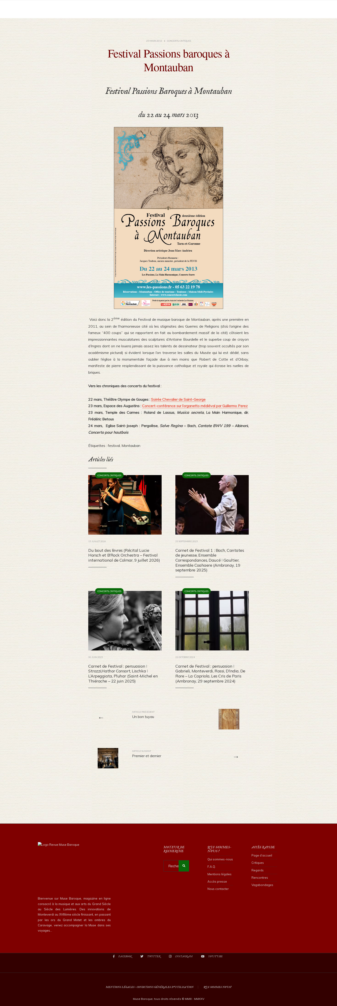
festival (114, 445)
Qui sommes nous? (217, 987)
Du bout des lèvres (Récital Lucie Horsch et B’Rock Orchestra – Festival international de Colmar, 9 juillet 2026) (124, 555)
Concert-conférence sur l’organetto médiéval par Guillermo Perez (195, 405)
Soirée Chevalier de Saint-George (178, 399)
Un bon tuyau (143, 714)
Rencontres (259, 877)
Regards (257, 870)
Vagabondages (262, 885)
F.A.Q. (211, 866)
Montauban (131, 445)
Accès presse (217, 881)
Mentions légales (219, 874)
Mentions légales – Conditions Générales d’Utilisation (149, 987)
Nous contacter (218, 889)
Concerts (173, 40)
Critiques (185, 40)
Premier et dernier (146, 754)
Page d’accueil (261, 855)
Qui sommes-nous (220, 859)
